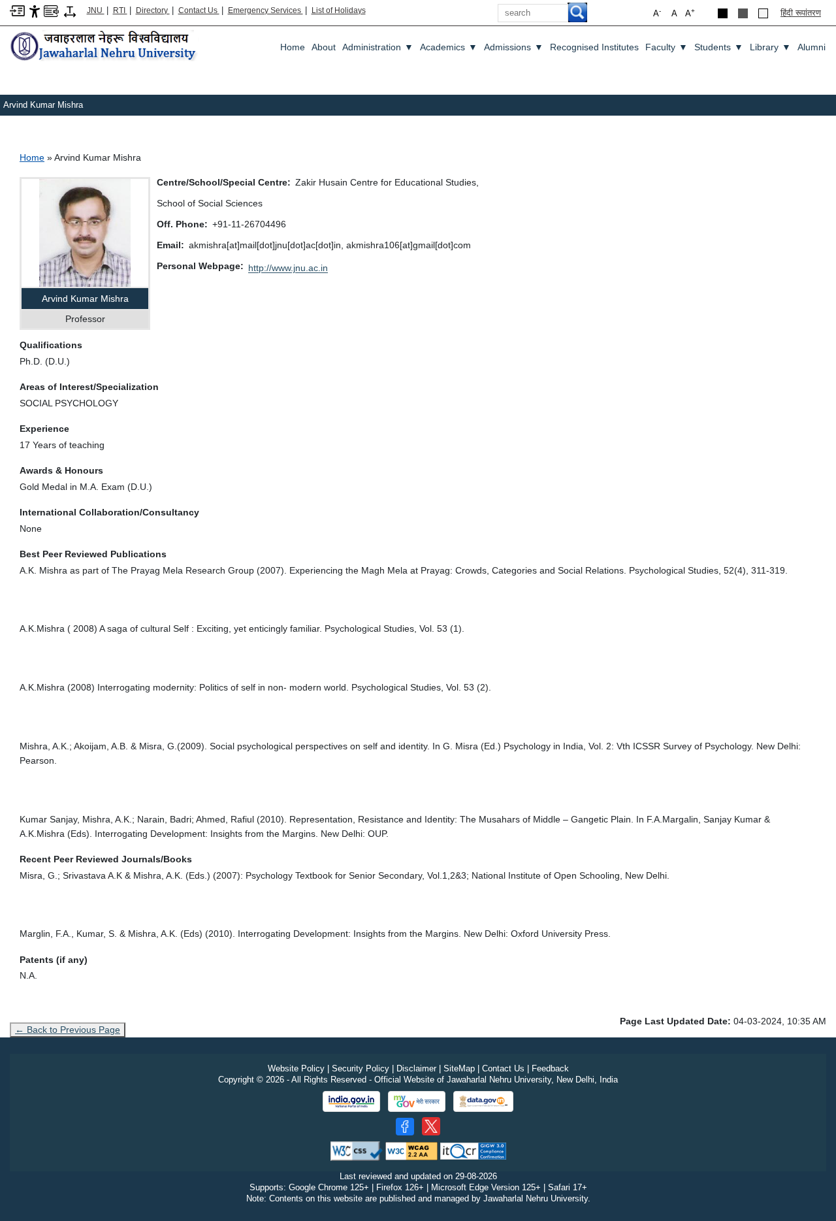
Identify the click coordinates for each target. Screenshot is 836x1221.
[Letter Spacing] (69, 11)
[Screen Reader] (51, 10)
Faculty (666, 47)
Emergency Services (265, 10)
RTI (120, 10)
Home (292, 47)
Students (718, 47)
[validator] (356, 1151)
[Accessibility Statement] (34, 11)
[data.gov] (483, 1102)
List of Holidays (339, 10)
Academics (448, 47)
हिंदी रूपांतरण (800, 13)
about (324, 47)
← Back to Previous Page (67, 1029)
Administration (377, 47)
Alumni (811, 47)
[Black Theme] (723, 13)
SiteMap (459, 1068)
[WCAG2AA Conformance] (411, 1151)
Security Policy (360, 1068)
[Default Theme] (763, 13)
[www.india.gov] (351, 1101)
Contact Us (198, 10)
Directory (153, 10)
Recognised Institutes (594, 47)
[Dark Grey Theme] (743, 13)
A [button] (690, 12)
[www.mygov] (416, 1101)
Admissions (513, 47)
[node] (104, 47)
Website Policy (296, 1068)
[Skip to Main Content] (17, 10)
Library (770, 47)
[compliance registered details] (473, 1151)
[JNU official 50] (431, 1126)
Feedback (550, 1068)
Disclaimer (416, 1068)
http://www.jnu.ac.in (288, 268)
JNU (95, 10)
